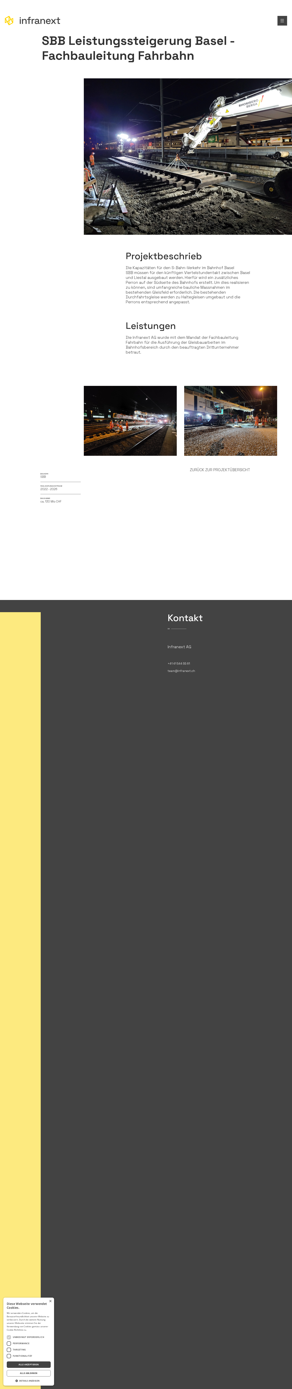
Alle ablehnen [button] (28, 1373)
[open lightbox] (130, 425)
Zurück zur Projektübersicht (220, 469)
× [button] (50, 1301)
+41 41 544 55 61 (179, 663)
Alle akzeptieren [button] (29, 1364)
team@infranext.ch (181, 671)
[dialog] (28, 1342)
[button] (29, 1380)
